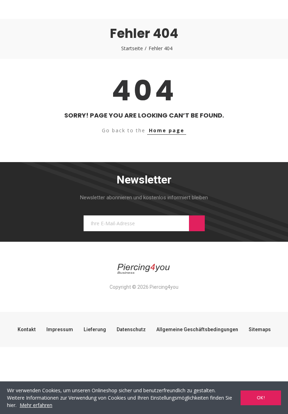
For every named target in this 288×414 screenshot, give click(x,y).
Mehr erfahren (36, 405)
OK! (261, 397)
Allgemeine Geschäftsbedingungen (197, 329)
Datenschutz (131, 329)
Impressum (59, 329)
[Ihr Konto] (274, 9)
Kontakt (27, 329)
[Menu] (13, 9)
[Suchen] (26, 9)
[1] (197, 223)
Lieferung (95, 329)
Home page (166, 130)
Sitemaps (260, 329)
